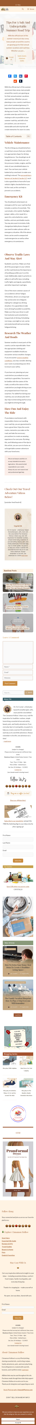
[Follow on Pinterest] (13, 786)
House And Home (10, 949)
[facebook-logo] (9, 76)
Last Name (6, 843)
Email (4, 850)
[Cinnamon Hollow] (5, 9)
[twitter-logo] (15, 76)
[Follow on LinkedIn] (26, 786)
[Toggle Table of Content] (27, 136)
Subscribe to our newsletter (13, 821)
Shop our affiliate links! (18, 800)
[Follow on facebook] (19, 786)
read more (24, 555)
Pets (3, 1252)
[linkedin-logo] (20, 76)
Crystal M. (15, 973)
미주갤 (18, 1133)
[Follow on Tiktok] (9, 786)
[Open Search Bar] (22, 9)
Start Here (6, 1238)
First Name (6, 835)
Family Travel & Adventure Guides (22, 58)
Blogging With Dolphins (10, 1068)
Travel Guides (7, 1247)
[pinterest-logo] (26, 76)
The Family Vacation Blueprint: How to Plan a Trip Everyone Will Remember (18, 1000)
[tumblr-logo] (20, 81)
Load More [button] (18, 1015)
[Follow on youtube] (16, 786)
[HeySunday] (18, 936)
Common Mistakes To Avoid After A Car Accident (17, 607)
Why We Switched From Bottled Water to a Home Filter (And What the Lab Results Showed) (18, 586)
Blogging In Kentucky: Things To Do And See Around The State (9, 1093)
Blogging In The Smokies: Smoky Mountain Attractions (26, 1093)
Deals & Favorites (8, 1255)
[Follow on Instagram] (6, 786)
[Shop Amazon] (29, 786)
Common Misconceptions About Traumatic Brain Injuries (17, 628)
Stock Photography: (18, 1390)
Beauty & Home (7, 1250)
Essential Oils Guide (9, 1241)
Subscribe (18, 860)
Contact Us (18, 770)
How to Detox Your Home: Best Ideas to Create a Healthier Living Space (18, 967)
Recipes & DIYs (7, 1244)
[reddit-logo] (15, 81)
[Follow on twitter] (22, 786)
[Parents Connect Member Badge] (18, 1121)
